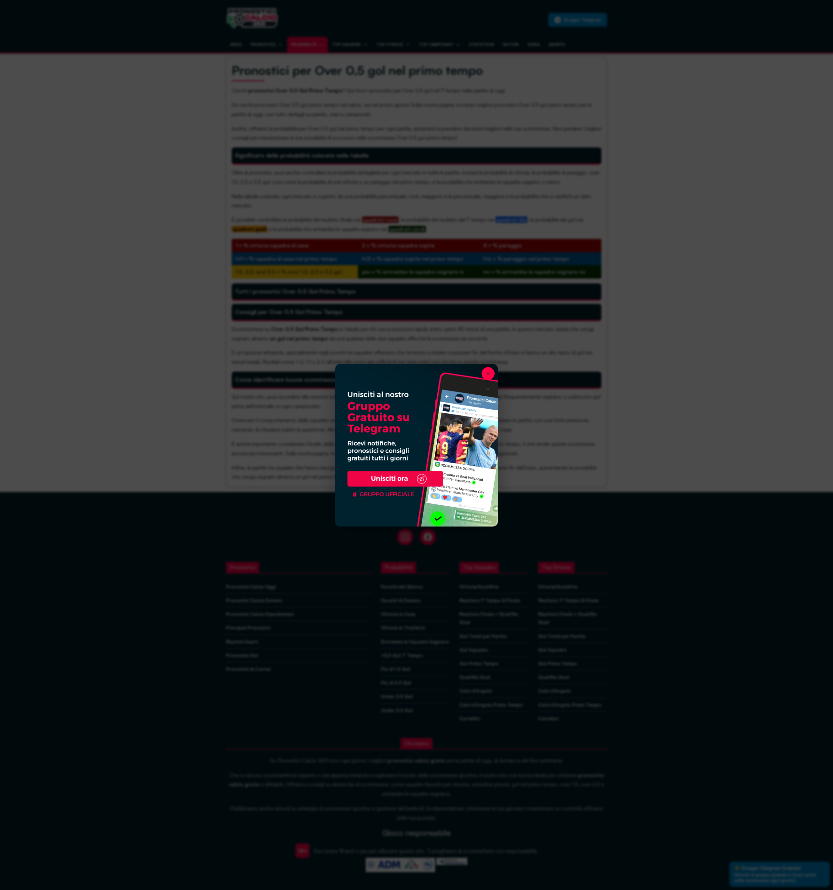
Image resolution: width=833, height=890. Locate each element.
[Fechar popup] (488, 373)
